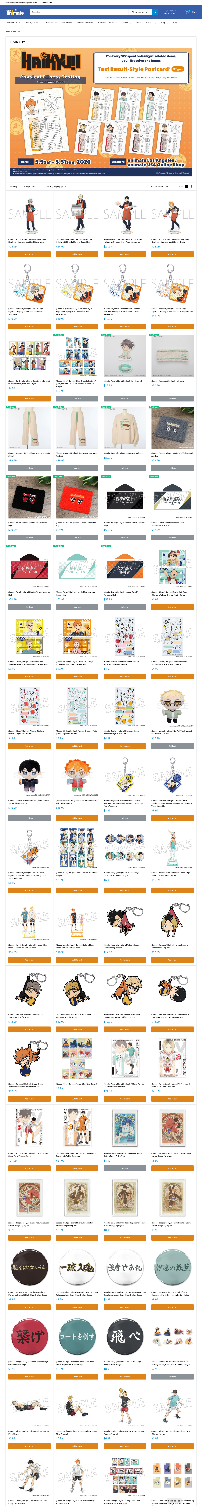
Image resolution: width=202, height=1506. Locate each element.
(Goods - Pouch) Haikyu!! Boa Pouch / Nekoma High (27, 524)
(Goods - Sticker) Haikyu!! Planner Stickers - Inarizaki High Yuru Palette (122, 663)
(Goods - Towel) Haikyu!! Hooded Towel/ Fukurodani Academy (168, 524)
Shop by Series (31, 22)
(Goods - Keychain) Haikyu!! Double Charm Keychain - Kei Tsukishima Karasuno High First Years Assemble (123, 803)
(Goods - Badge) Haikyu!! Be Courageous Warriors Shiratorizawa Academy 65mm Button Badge (125, 1293)
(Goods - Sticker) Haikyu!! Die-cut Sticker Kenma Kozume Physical (124, 1432)
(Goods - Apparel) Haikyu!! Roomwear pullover (123, 453)
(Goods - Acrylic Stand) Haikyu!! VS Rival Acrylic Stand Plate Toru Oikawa (124, 1085)
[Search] (155, 12)
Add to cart (29, 254)
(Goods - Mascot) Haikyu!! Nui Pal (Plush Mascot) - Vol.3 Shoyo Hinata (77, 801)
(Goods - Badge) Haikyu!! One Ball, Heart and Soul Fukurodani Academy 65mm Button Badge (77, 1293)
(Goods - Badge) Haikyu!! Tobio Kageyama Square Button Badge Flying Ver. (125, 1224)
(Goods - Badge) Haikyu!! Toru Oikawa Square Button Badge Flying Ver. (123, 1154)
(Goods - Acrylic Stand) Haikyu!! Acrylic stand (123, 381)
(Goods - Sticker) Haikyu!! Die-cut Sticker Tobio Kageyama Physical (27, 1502)
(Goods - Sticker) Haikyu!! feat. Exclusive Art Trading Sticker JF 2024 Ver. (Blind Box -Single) (170, 1363)
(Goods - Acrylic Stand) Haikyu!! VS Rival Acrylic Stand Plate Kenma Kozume (171, 1085)
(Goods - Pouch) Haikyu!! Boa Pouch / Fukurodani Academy (172, 454)
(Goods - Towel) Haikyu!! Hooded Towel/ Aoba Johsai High (75, 593)
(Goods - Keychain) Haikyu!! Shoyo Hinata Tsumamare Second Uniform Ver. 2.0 (25, 1085)
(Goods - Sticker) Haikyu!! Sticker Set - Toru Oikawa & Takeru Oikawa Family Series (169, 593)
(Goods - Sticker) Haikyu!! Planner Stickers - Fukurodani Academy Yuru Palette (169, 663)
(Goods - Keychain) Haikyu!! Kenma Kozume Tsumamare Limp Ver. (169, 946)
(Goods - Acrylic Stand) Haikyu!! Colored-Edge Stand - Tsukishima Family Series (27, 946)
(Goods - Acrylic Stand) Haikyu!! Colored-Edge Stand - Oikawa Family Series (170, 874)
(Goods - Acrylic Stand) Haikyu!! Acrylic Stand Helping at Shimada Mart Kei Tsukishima (75, 240)
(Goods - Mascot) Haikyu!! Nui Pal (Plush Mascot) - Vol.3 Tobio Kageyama (29, 801)
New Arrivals (52, 22)
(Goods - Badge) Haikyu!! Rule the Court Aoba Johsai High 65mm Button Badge (75, 1363)
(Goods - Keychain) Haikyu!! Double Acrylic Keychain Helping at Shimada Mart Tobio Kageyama (122, 311)
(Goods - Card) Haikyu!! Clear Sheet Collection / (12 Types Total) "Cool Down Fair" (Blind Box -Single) (76, 384)
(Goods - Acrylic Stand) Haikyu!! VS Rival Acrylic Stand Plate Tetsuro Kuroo (28, 1154)
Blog (175, 22)
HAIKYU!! (16, 31)
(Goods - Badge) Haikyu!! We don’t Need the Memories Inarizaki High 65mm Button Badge (27, 1293)
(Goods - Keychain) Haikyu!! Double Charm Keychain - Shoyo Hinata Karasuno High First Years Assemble (27, 875)
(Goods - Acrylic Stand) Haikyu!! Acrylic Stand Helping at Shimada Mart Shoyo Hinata (170, 240)
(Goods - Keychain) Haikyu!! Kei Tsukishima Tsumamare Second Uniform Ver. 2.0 (122, 1015)
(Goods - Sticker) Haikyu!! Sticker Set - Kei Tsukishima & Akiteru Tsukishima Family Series (28, 663)
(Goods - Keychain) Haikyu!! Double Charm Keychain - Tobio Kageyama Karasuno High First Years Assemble (171, 803)
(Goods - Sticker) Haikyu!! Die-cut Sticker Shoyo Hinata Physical (76, 1502)
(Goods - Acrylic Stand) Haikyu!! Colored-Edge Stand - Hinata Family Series (75, 946)
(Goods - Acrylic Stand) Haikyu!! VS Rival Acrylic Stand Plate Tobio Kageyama (76, 1154)
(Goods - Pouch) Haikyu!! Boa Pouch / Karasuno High (76, 524)
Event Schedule (12, 22)
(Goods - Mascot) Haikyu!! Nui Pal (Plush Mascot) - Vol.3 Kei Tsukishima (172, 732)
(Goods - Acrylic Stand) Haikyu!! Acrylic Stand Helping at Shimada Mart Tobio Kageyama (123, 240)
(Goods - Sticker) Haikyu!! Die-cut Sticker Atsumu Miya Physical (76, 1432)
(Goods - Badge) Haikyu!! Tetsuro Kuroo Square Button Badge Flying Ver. (171, 1154)
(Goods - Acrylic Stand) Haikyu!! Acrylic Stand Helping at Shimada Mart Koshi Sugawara (27, 240)
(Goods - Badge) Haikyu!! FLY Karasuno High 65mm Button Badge (122, 1363)
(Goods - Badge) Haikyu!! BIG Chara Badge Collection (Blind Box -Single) (121, 874)
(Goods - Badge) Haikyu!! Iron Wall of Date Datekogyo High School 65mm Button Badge (170, 1293)
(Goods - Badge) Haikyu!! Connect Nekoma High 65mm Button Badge (28, 1363)
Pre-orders (67, 22)
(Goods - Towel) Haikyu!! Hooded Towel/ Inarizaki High (125, 524)
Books (138, 22)
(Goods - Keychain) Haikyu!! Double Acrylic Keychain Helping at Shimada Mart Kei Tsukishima (74, 311)
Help (163, 22)
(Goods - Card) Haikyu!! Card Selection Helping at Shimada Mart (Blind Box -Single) (29, 382)
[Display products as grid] (186, 186)
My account (169, 13)
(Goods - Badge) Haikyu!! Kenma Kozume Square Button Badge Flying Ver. (28, 1224)
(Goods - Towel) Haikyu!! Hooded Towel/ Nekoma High (29, 593)
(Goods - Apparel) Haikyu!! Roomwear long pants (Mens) (29, 454)
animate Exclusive (85, 22)
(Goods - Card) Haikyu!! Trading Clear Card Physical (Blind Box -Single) (122, 1502)
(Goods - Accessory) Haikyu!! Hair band (167, 381)
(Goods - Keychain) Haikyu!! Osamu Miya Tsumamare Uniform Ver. (25, 1015)
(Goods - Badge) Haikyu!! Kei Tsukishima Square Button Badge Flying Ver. (76, 1224)
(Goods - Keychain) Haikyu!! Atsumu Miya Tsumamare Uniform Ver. (73, 1015)
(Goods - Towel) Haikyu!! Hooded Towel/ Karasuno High (121, 593)
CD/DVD (149, 22)
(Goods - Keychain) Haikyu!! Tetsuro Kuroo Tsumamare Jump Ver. (121, 946)
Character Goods (106, 22)
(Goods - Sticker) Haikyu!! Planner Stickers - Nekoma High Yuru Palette (26, 732)
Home (7, 31)
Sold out (77, 398)
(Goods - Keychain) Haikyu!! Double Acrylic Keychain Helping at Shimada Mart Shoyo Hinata (172, 310)
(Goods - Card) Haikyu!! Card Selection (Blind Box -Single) (76, 874)
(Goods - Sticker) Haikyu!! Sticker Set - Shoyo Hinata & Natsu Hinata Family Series (74, 663)
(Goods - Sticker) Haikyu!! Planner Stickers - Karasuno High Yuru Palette (122, 732)
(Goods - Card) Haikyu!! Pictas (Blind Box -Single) (76, 1084)
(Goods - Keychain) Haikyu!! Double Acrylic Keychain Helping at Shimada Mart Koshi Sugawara (26, 311)
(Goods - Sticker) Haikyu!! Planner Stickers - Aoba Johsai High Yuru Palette (76, 732)
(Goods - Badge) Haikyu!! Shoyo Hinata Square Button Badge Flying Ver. (171, 1224)
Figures (124, 22)
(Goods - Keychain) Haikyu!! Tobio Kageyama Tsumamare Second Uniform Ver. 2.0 (170, 1015)
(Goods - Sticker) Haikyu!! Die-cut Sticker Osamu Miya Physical (28, 1432)
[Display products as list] (191, 186)
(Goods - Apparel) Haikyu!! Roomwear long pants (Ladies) (76, 454)
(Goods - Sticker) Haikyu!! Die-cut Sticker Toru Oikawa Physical (170, 1432)
